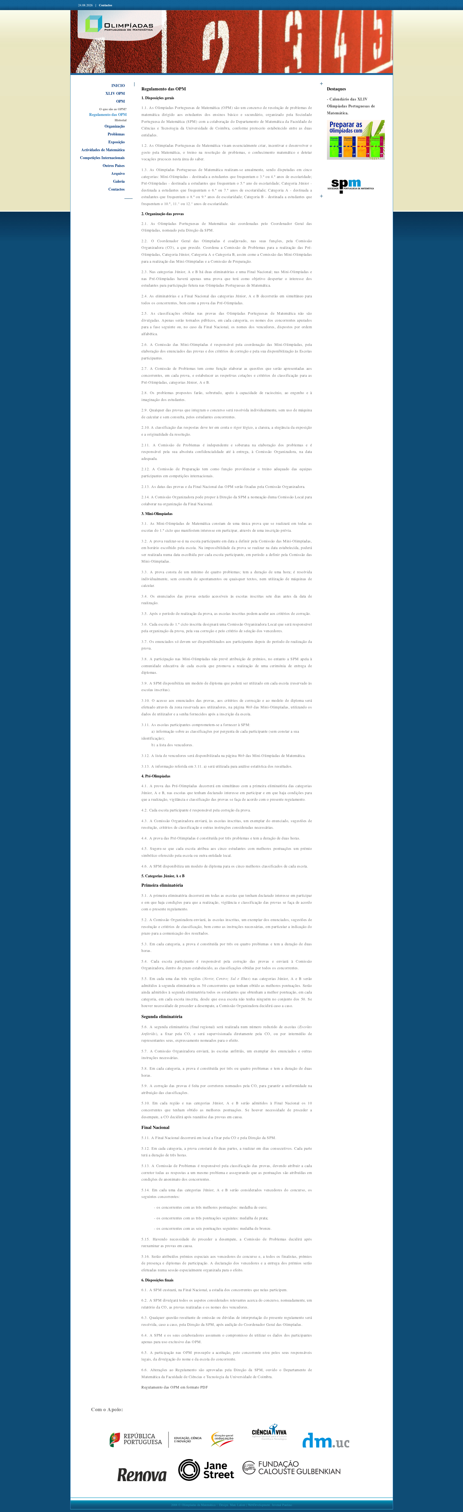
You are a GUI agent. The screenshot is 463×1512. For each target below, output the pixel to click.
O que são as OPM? (113, 109)
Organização (115, 126)
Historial (121, 120)
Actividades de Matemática (103, 149)
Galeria (119, 181)
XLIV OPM (115, 93)
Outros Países (114, 165)
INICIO (118, 85)
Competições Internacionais (102, 157)
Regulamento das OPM (108, 114)
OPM (120, 101)
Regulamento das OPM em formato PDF (174, 1386)
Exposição (116, 142)
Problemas (116, 134)
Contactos (105, 5)
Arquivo (118, 173)
